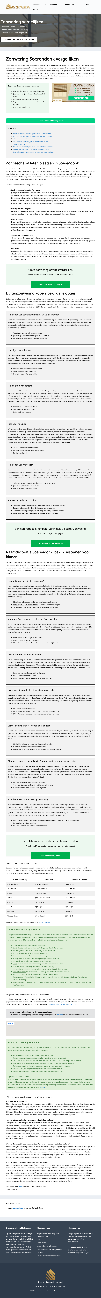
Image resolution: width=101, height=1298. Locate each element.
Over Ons (44, 1286)
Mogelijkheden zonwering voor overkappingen (48, 1235)
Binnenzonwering (70, 4)
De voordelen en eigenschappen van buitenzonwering (32, 136)
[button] (50, 120)
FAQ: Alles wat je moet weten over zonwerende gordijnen (33, 152)
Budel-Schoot (54, 1004)
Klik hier (60, 1014)
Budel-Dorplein (72, 1004)
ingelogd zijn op (17, 1208)
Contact (37, 1286)
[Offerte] (73, 92)
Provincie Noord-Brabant (44, 922)
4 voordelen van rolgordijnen (47, 1246)
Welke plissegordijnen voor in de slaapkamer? (48, 1241)
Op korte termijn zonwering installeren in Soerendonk (32, 133)
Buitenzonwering (50, 4)
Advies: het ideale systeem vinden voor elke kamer (31, 149)
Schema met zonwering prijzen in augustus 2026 (30, 141)
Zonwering (36, 4)
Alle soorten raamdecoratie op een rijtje (27, 138)
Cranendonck (50, 1282)
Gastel (62, 1004)
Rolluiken (42, 1087)
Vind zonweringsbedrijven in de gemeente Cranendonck (33, 146)
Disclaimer (52, 1286)
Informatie (88, 4)
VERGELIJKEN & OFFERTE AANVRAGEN (19, 39)
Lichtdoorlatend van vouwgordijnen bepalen (49, 1251)
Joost (21, 1186)
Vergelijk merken (19, 144)
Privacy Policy (62, 1286)
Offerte (35, 9)
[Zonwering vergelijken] (18, 6)
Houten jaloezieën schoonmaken (49, 1255)
